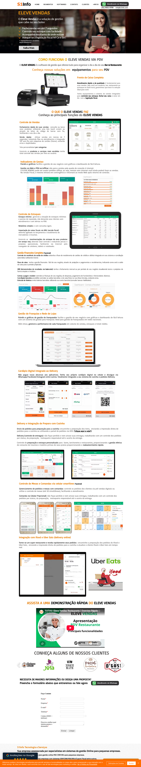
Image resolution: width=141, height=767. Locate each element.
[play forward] (122, 665)
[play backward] (18, 665)
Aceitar (131, 763)
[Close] (138, 763)
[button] (48, 4)
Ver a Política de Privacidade (87, 764)
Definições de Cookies (116, 763)
